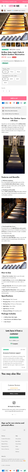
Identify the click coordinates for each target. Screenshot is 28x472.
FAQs (17, 446)
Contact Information (5, 438)
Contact (17, 449)
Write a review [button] (14, 394)
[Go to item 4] (18, 44)
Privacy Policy (4, 441)
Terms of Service (5, 449)
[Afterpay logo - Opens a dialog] (5, 63)
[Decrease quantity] (3, 91)
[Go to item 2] (8, 44)
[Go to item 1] (3, 44)
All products (18, 438)
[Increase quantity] (9, 91)
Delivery (17, 451)
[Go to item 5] (23, 44)
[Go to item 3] (13, 44)
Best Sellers (18, 441)
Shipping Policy (5, 446)
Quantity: (3, 88)
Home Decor (18, 444)
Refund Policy (4, 444)
